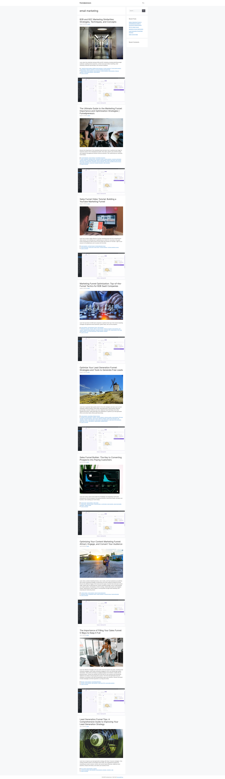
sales (112, 769)
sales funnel (107, 161)
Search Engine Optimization (100, 592)
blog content (83, 768)
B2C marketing (90, 70)
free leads (82, 418)
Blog (143, 2)
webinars (105, 331)
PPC (109, 330)
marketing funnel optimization (89, 330)
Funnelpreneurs (85, 3)
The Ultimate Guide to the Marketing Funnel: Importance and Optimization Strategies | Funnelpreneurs (101, 111)
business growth (92, 159)
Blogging (82, 681)
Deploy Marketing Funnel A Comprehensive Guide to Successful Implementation (135, 24)
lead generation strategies (101, 769)
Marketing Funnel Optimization (136, 29)
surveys (86, 421)
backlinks (83, 417)
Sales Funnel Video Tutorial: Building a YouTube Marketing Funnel (98, 200)
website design (97, 421)
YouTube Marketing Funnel (100, 246)
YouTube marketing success (113, 247)
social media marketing (88, 72)
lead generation (115, 328)
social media (82, 421)
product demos (114, 330)
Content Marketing (84, 157)
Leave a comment (84, 73)
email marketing (83, 69)
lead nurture (82, 161)
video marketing (100, 331)
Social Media (90, 416)
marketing (109, 769)
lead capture (112, 160)
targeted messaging (99, 162)
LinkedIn (86, 419)
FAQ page (121, 417)
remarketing (94, 161)
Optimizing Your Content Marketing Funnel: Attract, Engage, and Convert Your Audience (101, 542)
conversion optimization (116, 159)
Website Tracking (96, 416)
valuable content (88, 505)
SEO (118, 330)
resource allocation (100, 161)
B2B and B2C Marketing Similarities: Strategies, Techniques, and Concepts (98, 20)
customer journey (83, 160)
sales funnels (95, 502)
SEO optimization (117, 419)
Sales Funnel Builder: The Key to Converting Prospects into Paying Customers (101, 458)
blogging (91, 328)
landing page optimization (112, 418)
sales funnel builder (117, 504)
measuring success (99, 330)
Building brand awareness (98, 68)
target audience (97, 72)
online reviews (98, 419)
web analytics (91, 421)
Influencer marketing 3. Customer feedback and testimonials (98, 69)
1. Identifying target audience (86, 68)
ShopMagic (82, 505)
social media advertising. (84, 162)
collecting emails (90, 504)
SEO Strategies (101, 327)
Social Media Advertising (100, 157)
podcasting (106, 330)
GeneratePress (120, 777)
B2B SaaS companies (85, 328)
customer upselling (108, 417)
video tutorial (96, 247)
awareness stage (84, 594)
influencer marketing (108, 328)
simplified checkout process (115, 161)
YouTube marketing (103, 247)
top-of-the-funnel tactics (92, 331)
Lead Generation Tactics (92, 327)
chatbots (94, 417)
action (82, 159)
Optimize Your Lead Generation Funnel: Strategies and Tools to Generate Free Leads (101, 368)
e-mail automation (97, 504)
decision (98, 160)
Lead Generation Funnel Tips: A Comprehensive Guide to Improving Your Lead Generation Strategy (99, 721)
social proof (92, 162)
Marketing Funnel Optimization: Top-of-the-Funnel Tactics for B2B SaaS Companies (101, 284)
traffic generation (106, 162)
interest (108, 160)
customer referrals (100, 417)
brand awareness (97, 70)
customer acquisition (85, 769)
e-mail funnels (104, 504)
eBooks (95, 328)
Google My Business (88, 418)
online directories (91, 419)
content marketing (104, 70)
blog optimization (88, 417)
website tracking (104, 421)
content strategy (84, 592)
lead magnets (118, 160)
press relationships (105, 419)
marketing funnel (88, 161)
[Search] (143, 10)
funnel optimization (84, 247)
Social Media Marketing (96, 681)
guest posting (95, 418)
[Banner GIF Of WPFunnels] (101, 103)
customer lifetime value (91, 160)
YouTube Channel (91, 246)
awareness (86, 159)
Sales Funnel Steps (133, 34)
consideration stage (92, 594)
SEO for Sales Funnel (134, 27)
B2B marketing (84, 70)
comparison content (100, 159)
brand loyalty (83, 502)
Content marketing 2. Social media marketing (112, 68)
